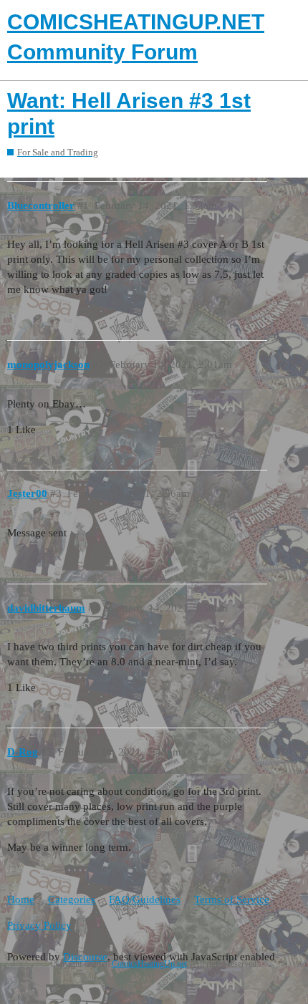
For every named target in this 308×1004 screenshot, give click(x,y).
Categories (71, 899)
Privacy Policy (39, 925)
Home (20, 899)
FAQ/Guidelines (145, 899)
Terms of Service (231, 899)
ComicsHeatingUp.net (149, 964)
